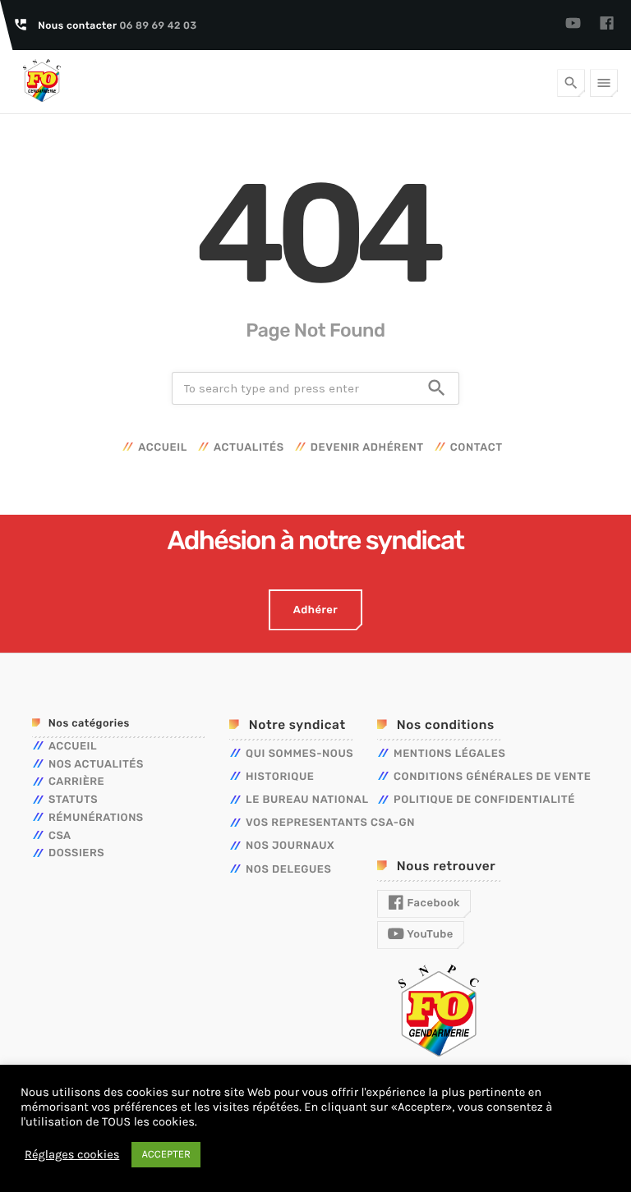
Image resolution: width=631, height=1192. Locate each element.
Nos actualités (96, 765)
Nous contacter (117, 25)
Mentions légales (449, 754)
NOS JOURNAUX (290, 846)
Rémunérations (96, 818)
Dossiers (76, 853)
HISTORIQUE (280, 777)
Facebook (432, 903)
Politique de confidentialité (484, 800)
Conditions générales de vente (492, 777)
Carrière (76, 782)
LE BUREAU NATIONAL (307, 800)
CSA (59, 836)
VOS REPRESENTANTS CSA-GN (330, 823)
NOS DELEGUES (289, 870)
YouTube (429, 934)
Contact (476, 448)
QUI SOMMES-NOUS (299, 754)
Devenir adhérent (367, 448)
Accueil (162, 448)
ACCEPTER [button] (166, 1154)
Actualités (249, 448)
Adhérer (315, 610)
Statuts (73, 800)
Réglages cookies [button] (72, 1155)
